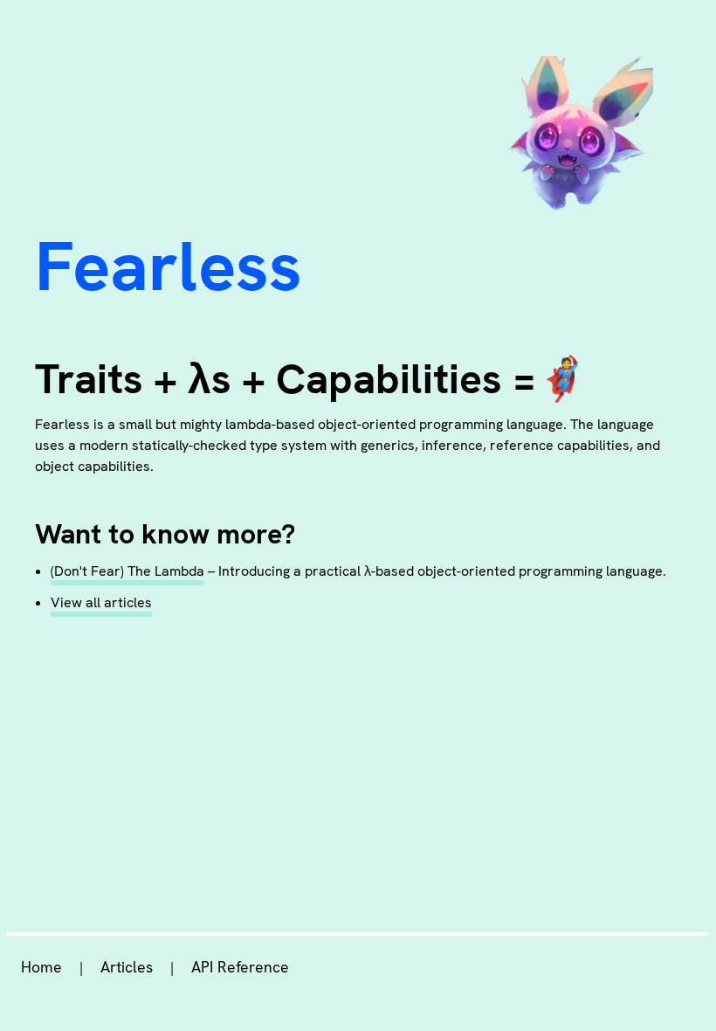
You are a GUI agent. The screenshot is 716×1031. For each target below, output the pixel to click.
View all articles (101, 602)
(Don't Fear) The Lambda (127, 571)
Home (41, 967)
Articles (126, 967)
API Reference (240, 967)
